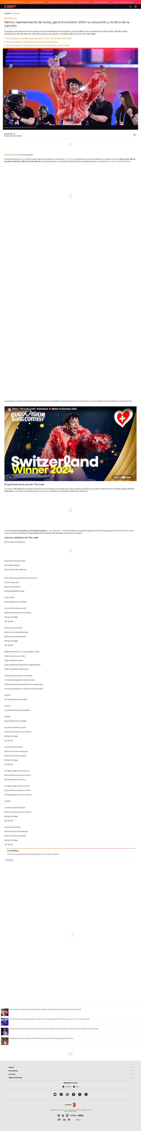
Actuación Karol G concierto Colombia (61, 2)
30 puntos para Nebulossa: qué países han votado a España (33, 854)
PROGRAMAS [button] (13, 1071)
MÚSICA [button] (11, 1067)
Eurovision (17, 13)
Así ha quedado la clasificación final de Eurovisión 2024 (32, 42)
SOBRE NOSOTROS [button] (15, 1077)
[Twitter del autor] (14, 134)
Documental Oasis (83, 2)
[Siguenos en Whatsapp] (86, 1095)
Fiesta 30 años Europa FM (101, 2)
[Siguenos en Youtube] (55, 1095)
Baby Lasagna (110, 161)
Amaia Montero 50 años (36, 2)
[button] (134, 135)
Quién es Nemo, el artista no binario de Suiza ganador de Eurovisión (38, 45)
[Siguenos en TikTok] (61, 1095)
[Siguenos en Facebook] (73, 1095)
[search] (130, 6)
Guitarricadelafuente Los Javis (15, 2)
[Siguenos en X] (79, 1095)
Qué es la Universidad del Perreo (124, 2)
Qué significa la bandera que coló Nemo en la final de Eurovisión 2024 (39, 38)
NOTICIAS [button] (12, 1074)
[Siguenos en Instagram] (67, 1095)
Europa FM (8, 13)
